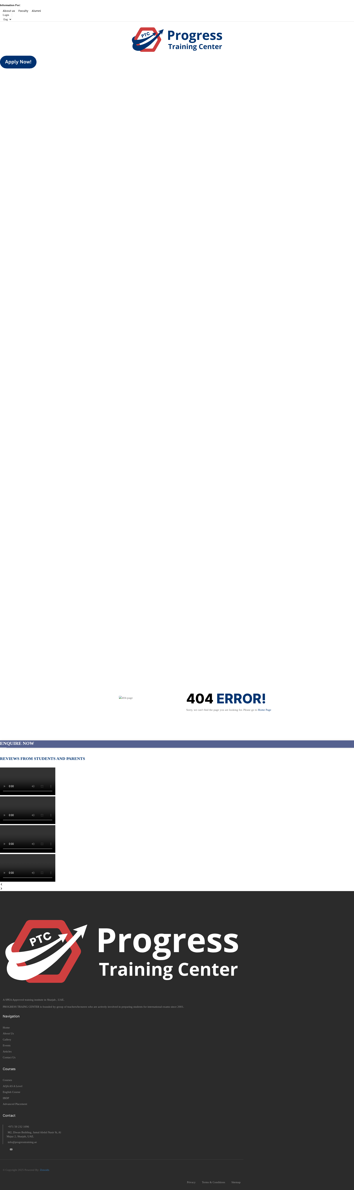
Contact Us (9, 1057)
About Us (8, 1033)
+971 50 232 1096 (18, 1126)
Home (6, 1027)
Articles (7, 1051)
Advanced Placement (15, 1104)
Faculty (23, 11)
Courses (7, 1080)
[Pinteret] (11, 1150)
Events (7, 1045)
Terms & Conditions (213, 1182)
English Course (11, 1092)
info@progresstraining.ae (22, 1142)
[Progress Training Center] (177, 38)
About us (9, 11)
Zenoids (44, 1169)
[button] (177, 885)
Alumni (36, 11)
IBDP (6, 1098)
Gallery (7, 1039)
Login (6, 15)
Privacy (191, 1182)
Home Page (264, 709)
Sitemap (236, 1182)
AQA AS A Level (12, 1086)
